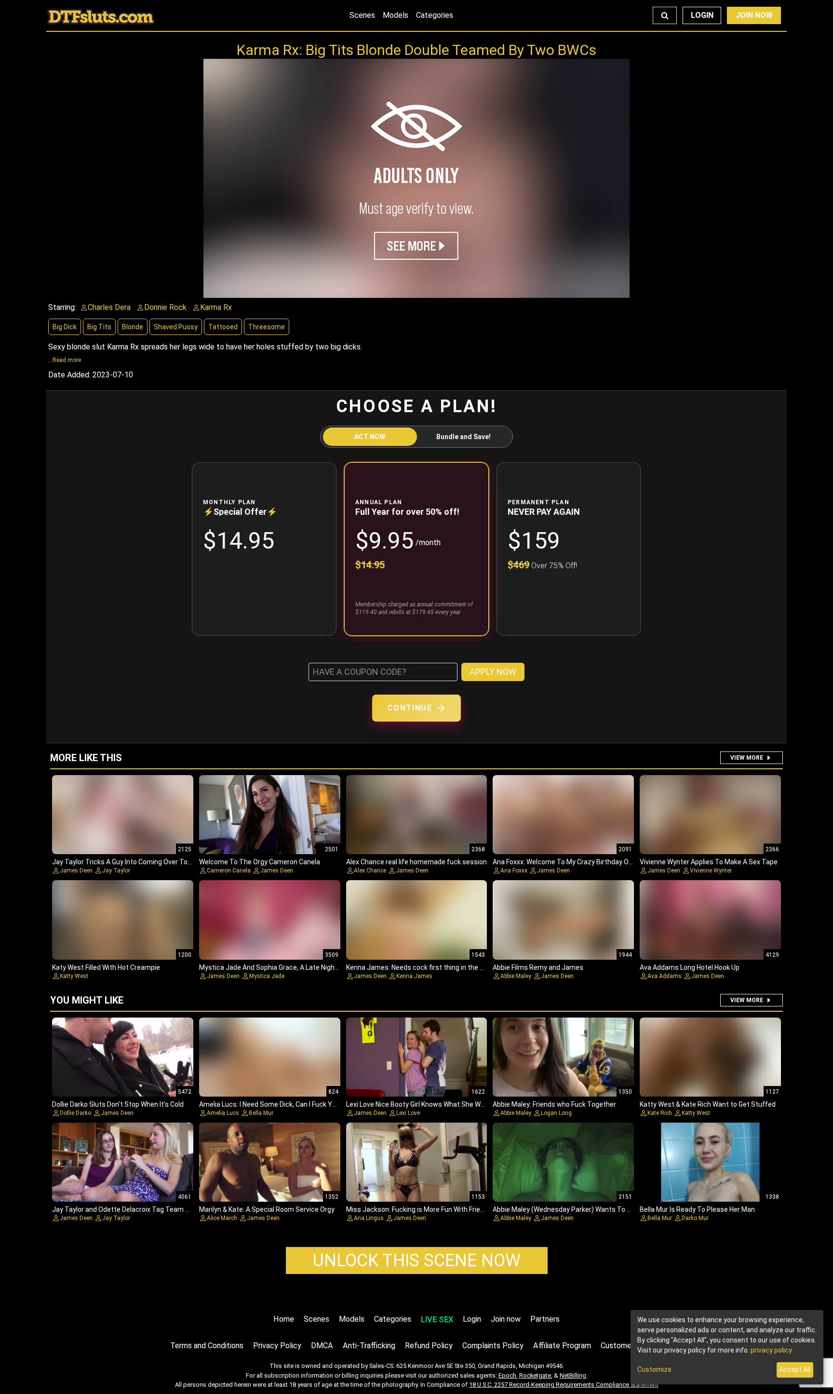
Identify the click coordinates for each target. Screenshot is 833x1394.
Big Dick (65, 327)
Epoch (507, 1375)
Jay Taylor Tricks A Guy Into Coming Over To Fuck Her (133, 862)
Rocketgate (535, 1375)
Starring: (62, 307)
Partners (545, 1319)
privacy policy (771, 1350)
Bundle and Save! (463, 437)
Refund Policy (429, 1345)
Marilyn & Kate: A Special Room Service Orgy (267, 1209)
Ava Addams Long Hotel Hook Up (689, 967)
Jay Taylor (116, 870)
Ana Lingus (369, 1218)
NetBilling (573, 1375)
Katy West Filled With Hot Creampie (106, 967)
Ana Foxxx (513, 870)
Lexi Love (408, 1113)
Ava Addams (664, 976)
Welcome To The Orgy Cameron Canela (259, 862)
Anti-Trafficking (369, 1345)
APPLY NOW (493, 672)
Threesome (266, 327)
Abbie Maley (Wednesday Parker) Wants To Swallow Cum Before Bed (598, 1209)
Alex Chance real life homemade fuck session (416, 862)
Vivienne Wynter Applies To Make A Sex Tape (709, 862)
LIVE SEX (437, 1319)
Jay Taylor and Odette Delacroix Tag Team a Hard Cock (137, 1209)
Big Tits (99, 327)
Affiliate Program (562, 1345)
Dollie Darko (75, 1113)
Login (702, 15)
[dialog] (727, 1347)
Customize (654, 1369)
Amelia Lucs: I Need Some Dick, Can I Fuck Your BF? (277, 1104)
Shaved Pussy (176, 327)
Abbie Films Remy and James (538, 967)
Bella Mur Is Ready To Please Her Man (697, 1209)
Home (283, 1319)
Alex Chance (370, 870)
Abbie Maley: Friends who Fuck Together (554, 1104)
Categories (434, 15)
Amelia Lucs (223, 1113)
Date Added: (69, 374)
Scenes (362, 15)
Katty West (74, 976)
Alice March (222, 1218)
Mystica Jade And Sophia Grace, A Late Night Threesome (287, 967)
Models (395, 15)
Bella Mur (261, 1113)
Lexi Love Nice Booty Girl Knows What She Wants (420, 1104)
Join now (506, 1319)
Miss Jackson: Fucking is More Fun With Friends (419, 1209)
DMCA (322, 1345)
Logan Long (556, 1113)
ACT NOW (369, 437)
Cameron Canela (229, 870)
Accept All (794, 1369)
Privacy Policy (277, 1345)
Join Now (754, 15)
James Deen (76, 870)
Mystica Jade (266, 976)
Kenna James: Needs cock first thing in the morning (425, 967)
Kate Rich (659, 1113)
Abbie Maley (515, 976)
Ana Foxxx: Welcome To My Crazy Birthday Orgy (565, 862)
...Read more (64, 360)
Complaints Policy (493, 1345)
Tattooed (223, 327)
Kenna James (414, 976)
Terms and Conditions (206, 1345)
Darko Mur (695, 1218)
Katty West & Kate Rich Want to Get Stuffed (708, 1104)
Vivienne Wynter (711, 870)
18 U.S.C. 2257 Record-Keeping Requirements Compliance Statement (563, 1384)
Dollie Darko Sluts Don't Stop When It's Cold (118, 1104)
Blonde (132, 327)
